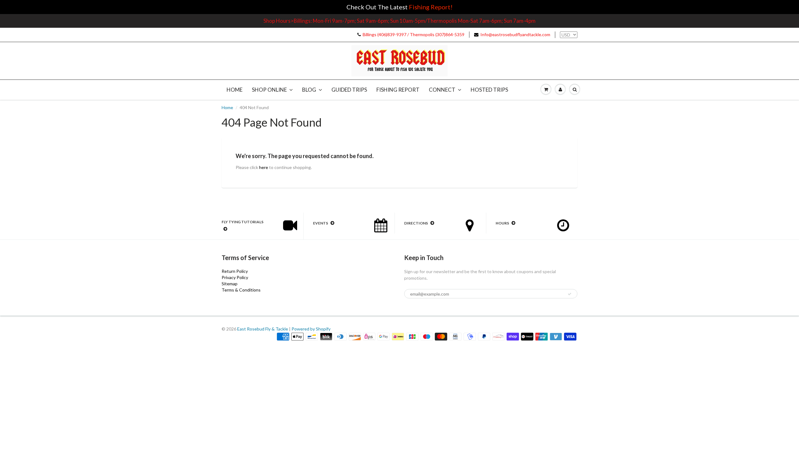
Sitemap (230, 283)
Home (235, 89)
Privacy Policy (235, 277)
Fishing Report (397, 89)
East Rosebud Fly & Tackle (262, 328)
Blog (309, 89)
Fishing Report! (431, 7)
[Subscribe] (569, 294)
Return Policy (235, 271)
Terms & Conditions (241, 289)
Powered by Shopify (311, 328)
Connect (442, 89)
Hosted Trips (489, 89)
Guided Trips (349, 89)
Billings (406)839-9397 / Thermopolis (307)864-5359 (413, 34)
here (263, 167)
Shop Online (269, 89)
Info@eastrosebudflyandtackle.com (515, 34)
